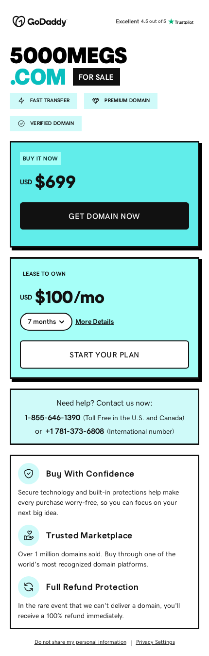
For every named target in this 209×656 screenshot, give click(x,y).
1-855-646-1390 (52, 417)
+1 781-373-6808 (74, 431)
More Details (94, 321)
